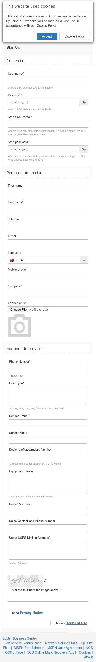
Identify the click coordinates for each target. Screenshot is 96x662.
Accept (47, 36)
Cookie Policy (75, 36)
